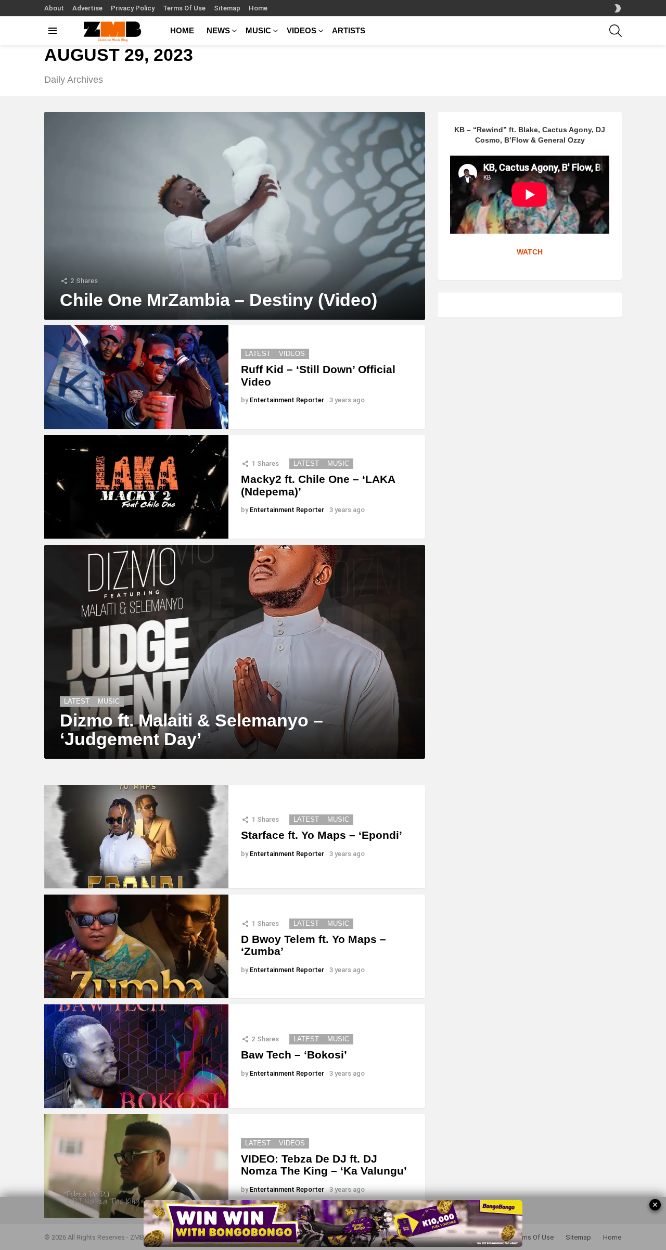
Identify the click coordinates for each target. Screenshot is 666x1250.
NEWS (218, 30)
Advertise (87, 8)
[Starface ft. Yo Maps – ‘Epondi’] (136, 836)
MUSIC (258, 30)
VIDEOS (301, 30)
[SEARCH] (615, 30)
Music (338, 463)
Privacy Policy (133, 8)
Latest (258, 354)
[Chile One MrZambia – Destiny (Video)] (234, 216)
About (54, 8)
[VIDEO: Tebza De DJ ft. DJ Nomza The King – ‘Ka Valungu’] (136, 1166)
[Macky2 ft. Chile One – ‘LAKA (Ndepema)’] (136, 487)
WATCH (530, 252)
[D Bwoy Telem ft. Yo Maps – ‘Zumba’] (136, 946)
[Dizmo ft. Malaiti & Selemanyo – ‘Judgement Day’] (234, 652)
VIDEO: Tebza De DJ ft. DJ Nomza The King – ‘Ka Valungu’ (324, 1165)
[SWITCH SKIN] (617, 8)
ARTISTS (348, 30)
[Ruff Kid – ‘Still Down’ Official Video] (136, 377)
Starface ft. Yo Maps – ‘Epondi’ (321, 835)
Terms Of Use (184, 8)
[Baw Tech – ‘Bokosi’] (136, 1056)
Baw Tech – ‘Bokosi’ (294, 1055)
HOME (182, 30)
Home (258, 8)
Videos (292, 354)
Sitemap (227, 8)
